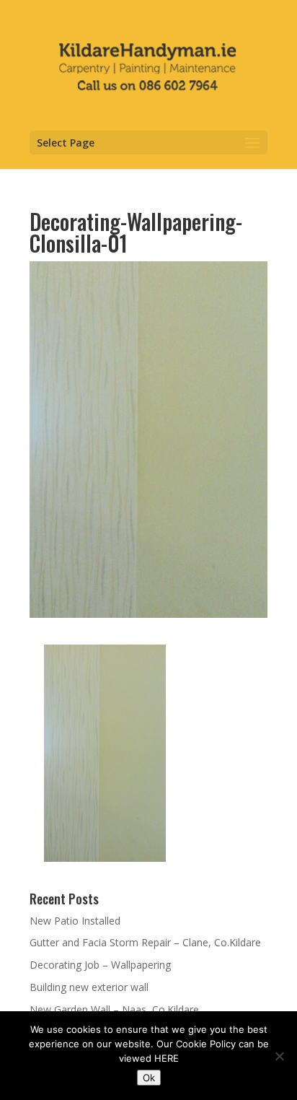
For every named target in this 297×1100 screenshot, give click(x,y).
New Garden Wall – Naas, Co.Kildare (114, 1009)
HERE (166, 1058)
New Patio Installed (75, 920)
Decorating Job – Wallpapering (100, 965)
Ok (149, 1077)
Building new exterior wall (89, 987)
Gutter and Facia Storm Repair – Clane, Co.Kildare (145, 942)
